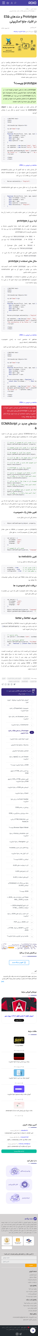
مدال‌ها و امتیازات (32, 1280)
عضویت (31, 1265)
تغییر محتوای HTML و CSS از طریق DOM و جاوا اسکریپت (18, 780)
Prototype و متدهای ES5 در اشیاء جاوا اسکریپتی (18, 732)
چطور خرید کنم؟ (33, 1289)
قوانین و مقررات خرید (31, 1291)
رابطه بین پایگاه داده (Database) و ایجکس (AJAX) (18, 884)
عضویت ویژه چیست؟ (31, 1296)
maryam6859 (24, 1137)
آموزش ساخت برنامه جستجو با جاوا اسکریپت (19, 1094)
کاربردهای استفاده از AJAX (20, 877)
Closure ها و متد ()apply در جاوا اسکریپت (18, 758)
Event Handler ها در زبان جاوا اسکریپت (19, 800)
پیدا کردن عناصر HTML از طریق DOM (19, 772)
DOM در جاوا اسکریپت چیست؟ (19, 765)
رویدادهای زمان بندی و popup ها (18, 847)
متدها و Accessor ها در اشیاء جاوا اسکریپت (18, 717)
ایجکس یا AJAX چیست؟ (21, 859)
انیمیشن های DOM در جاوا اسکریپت (18, 787)
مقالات (27, 9)
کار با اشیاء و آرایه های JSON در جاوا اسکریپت (17, 915)
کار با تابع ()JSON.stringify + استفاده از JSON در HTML (19, 906)
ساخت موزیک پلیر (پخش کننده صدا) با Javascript (19, 1111)
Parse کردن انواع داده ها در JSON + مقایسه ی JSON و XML (17, 898)
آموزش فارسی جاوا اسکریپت (14, 678)
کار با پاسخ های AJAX (21, 871)
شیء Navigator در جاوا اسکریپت (18, 842)
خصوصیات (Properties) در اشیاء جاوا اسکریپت (18, 709)
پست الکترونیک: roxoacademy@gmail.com (25, 1317)
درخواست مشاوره (32, 1282)
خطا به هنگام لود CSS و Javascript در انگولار (19, 1140)
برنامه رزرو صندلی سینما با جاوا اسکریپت (19, 1062)
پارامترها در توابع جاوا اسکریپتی (19, 745)
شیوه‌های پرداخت (32, 1294)
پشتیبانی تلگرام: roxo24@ (30, 1320)
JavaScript (25, 681)
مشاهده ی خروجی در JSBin (28, 165)
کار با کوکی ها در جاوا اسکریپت (19, 853)
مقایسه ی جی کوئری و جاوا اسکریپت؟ (17, 936)
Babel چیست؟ (19, 1045)
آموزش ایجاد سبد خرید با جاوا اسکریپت (19, 1078)
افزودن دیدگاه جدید (17, 962)
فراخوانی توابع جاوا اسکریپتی (20, 751)
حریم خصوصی (33, 1275)
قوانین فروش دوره (32, 1308)
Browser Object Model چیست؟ (18, 827)
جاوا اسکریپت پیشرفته (19, 31)
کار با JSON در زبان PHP (21, 922)
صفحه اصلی (34, 9)
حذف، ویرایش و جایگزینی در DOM (18, 813)
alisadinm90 (24, 1130)
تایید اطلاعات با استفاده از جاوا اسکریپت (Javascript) (19, 1133)
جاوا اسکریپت (26, 678)
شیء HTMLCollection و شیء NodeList (19, 820)
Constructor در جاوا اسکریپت (19, 725)
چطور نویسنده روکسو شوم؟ (30, 1306)
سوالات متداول (33, 1277)
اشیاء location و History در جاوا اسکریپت (19, 834)
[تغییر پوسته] (33, 1330)
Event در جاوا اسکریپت (21, 793)
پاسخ (2, 981)
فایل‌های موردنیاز (32, 1311)
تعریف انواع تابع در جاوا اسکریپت (19, 739)
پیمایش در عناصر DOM (21, 807)
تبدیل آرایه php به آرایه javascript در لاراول (19, 1146)
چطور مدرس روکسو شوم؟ (30, 1303)
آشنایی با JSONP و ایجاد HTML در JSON (18, 929)
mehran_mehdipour (24, 1144)
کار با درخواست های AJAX (20, 865)
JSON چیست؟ (24, 891)
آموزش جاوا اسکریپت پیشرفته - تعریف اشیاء (17, 701)
